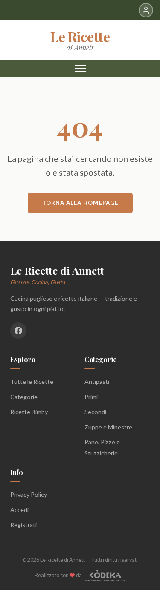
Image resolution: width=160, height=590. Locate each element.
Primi (91, 396)
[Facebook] (18, 330)
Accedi (19, 509)
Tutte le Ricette (31, 381)
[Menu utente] (146, 10)
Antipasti (96, 381)
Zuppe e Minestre (108, 427)
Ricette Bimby (29, 411)
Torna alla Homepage (80, 202)
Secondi (95, 411)
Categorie (24, 396)
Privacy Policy (28, 494)
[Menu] (80, 68)
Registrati (23, 524)
